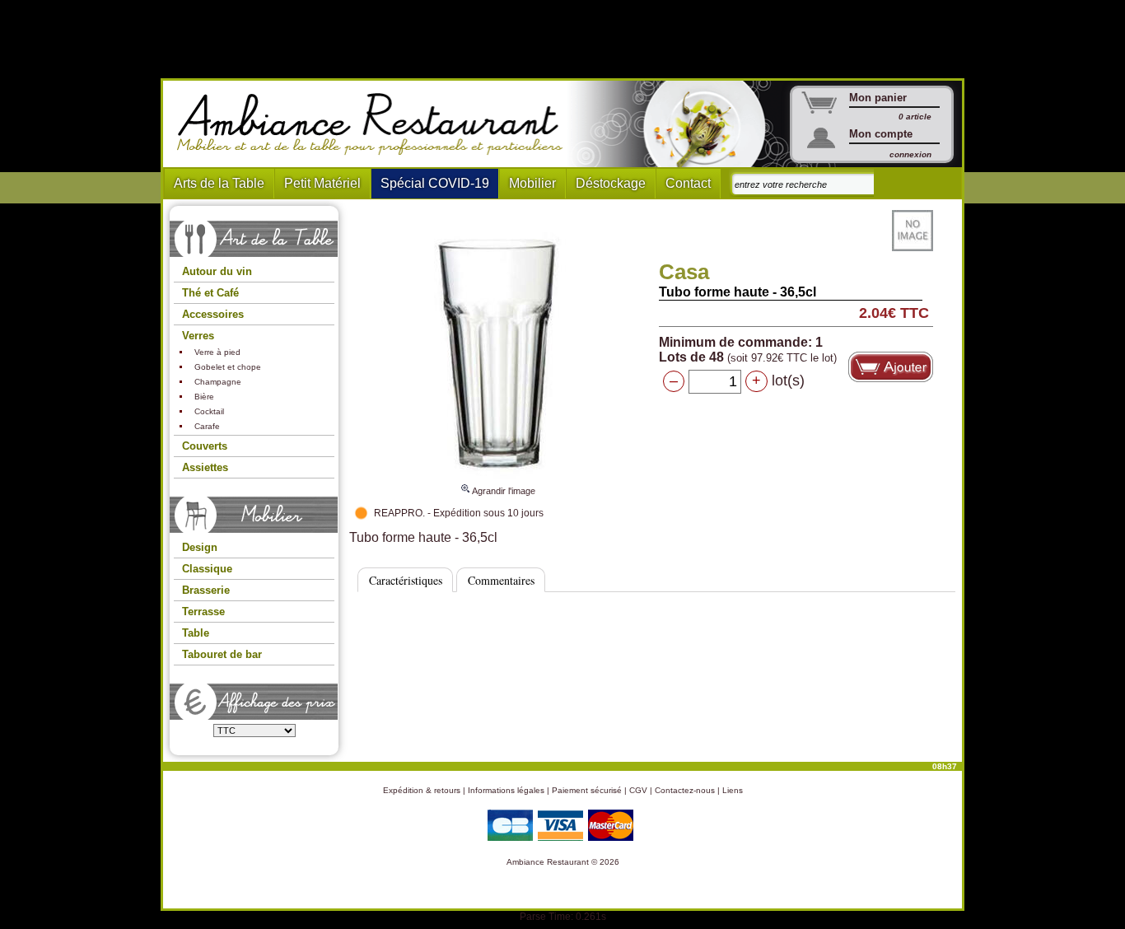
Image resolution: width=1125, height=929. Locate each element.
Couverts (204, 446)
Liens (732, 790)
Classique (207, 569)
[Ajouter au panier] (890, 367)
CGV (638, 790)
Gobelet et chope (227, 366)
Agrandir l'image (502, 491)
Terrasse (203, 611)
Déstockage (611, 183)
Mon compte (881, 134)
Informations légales (506, 790)
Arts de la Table (219, 183)
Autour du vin (217, 271)
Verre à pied (217, 352)
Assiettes (205, 467)
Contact (688, 183)
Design (199, 547)
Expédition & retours (421, 790)
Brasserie (206, 590)
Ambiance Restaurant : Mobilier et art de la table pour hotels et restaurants (376, 124)
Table (195, 633)
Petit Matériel (322, 183)
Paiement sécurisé (587, 790)
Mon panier (878, 97)
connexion (910, 154)
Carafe (207, 426)
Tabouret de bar (222, 654)
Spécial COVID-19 (434, 183)
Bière (204, 396)
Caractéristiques (405, 580)
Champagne (217, 381)
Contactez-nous (685, 790)
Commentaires (501, 580)
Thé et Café (210, 293)
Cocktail (209, 411)
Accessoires (213, 314)
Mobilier (532, 183)
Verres (198, 335)
